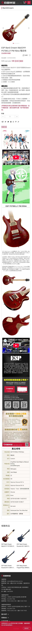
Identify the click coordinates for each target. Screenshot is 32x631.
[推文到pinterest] (15, 121)
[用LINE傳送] (10, 121)
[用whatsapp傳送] (13, 121)
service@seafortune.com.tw (15, 581)
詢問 (26, 55)
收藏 (30, 55)
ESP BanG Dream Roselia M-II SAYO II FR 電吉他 (23, 545)
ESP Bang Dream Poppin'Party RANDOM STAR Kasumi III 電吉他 (23, 567)
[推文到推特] (8, 121)
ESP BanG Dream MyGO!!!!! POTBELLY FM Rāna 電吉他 (7, 545)
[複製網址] (18, 121)
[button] (28, 28)
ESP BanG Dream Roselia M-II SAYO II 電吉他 (7, 567)
